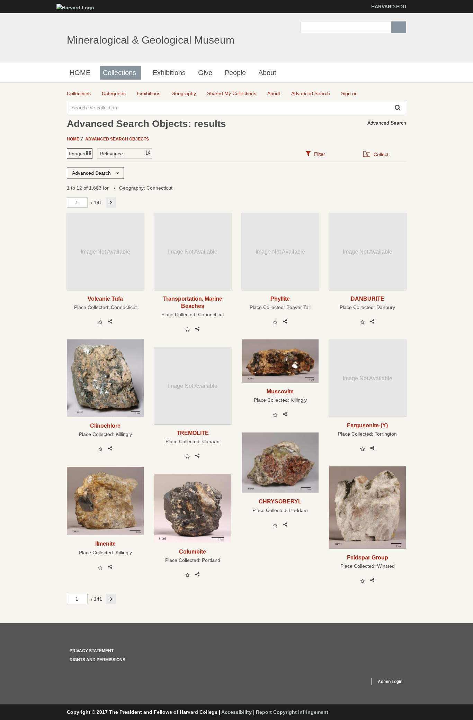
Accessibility (236, 712)
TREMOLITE (193, 433)
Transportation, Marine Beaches (192, 302)
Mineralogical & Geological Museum (150, 40)
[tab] (315, 154)
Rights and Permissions (97, 659)
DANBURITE (367, 298)
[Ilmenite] (105, 501)
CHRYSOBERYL (280, 501)
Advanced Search (386, 123)
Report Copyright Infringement (292, 712)
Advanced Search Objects (117, 139)
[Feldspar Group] (367, 507)
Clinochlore (105, 425)
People (235, 72)
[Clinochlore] (105, 378)
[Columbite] (192, 508)
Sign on (349, 93)
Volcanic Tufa (105, 298)
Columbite (192, 551)
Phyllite (280, 298)
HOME (80, 72)
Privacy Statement (92, 650)
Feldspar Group (367, 557)
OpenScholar (351, 682)
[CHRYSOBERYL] (280, 462)
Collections (119, 72)
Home (73, 139)
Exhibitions (169, 72)
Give (205, 72)
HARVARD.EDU (388, 6)
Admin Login (390, 681)
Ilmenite (105, 543)
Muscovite (280, 391)
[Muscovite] (280, 360)
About (267, 72)
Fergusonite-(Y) (367, 425)
